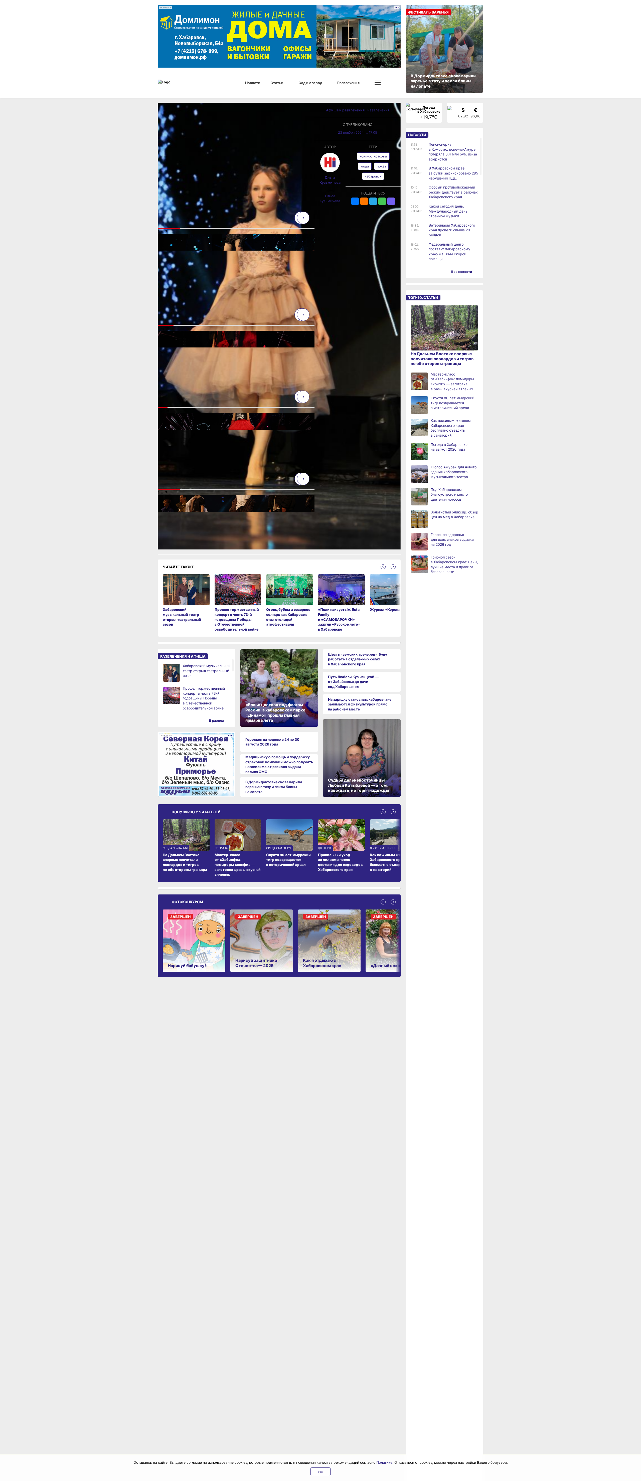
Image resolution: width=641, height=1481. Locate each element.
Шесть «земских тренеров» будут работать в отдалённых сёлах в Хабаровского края (358, 659)
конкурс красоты (373, 156)
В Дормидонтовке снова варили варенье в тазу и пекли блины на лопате (273, 787)
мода (365, 166)
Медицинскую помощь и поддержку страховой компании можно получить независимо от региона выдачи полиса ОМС (279, 764)
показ (381, 166)
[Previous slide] (383, 566)
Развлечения (378, 110)
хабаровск (373, 176)
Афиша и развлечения (345, 110)
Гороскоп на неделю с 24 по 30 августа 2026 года (272, 742)
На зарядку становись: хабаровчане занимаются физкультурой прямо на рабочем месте (359, 704)
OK (320, 1472)
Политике (384, 1462)
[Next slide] (303, 218)
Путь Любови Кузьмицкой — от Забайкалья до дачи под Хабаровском (353, 682)
